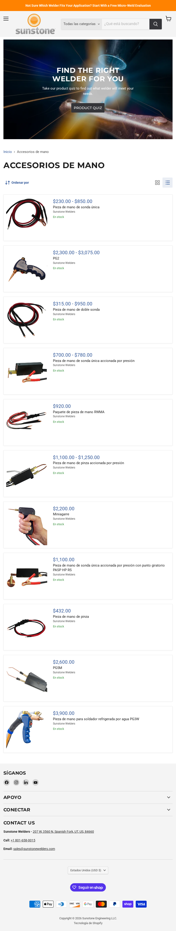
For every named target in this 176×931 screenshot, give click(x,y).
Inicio (7, 152)
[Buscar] (155, 24)
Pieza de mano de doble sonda (76, 310)
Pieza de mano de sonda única (76, 207)
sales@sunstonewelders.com (34, 849)
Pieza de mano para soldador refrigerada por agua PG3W (96, 719)
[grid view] (157, 183)
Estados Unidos (85, 870)
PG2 (56, 258)
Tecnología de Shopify (88, 923)
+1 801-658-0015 (23, 840)
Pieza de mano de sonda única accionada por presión (94, 361)
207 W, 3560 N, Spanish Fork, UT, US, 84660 (63, 831)
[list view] (167, 183)
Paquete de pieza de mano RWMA (78, 412)
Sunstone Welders (64, 211)
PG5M (57, 668)
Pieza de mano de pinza (71, 617)
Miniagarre (61, 514)
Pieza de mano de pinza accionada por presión (88, 463)
